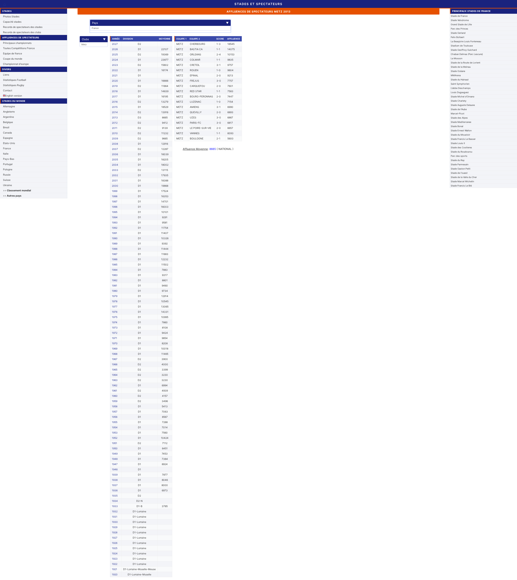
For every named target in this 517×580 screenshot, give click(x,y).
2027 (115, 43)
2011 (114, 127)
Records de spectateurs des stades (22, 26)
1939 (115, 474)
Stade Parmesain (459, 164)
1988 (114, 248)
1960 (115, 395)
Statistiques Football (14, 79)
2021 (115, 75)
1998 (114, 196)
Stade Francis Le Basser (463, 139)
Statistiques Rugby (13, 85)
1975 (114, 317)
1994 (115, 217)
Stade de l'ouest (459, 173)
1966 (114, 364)
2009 (115, 138)
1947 (115, 464)
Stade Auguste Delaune (463, 105)
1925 (114, 548)
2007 (115, 149)
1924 (115, 553)
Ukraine (7, 185)
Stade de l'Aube (459, 109)
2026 (115, 49)
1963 (115, 380)
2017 (115, 96)
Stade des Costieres (461, 147)
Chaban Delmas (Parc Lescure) (467, 54)
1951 (114, 443)
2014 (115, 112)
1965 (114, 369)
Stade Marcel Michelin (462, 181)
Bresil (6, 127)
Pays (160, 22)
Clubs (94, 39)
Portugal (8, 164)
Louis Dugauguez (460, 92)
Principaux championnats (17, 42)
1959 (114, 401)
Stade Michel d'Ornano (462, 96)
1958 (114, 406)
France (7, 148)
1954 (115, 427)
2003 (115, 170)
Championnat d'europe (16, 63)
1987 (114, 254)
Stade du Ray (457, 160)
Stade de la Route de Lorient (465, 62)
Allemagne (9, 106)
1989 (114, 243)
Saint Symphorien (460, 83)
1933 (115, 506)
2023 (115, 64)
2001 (115, 180)
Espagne (8, 137)
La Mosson (456, 58)
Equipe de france (12, 53)
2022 (115, 70)
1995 (114, 212)
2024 (115, 59)
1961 (114, 390)
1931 (114, 516)
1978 (114, 301)
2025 (115, 54)
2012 (115, 122)
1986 (114, 259)
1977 (114, 306)
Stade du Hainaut (460, 79)
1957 (114, 411)
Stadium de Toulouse (462, 45)
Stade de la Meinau (461, 66)
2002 (115, 175)
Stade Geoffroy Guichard (464, 49)
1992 (114, 227)
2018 (115, 91)
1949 (115, 453)
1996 (114, 206)
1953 (115, 432)
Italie (5, 153)
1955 (114, 422)
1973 (115, 327)
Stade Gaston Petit (460, 168)
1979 (114, 296)
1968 (114, 353)
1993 (115, 222)
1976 (114, 311)
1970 (115, 343)
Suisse (7, 179)
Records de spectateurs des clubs (22, 32)
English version (13, 95)
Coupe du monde (12, 58)
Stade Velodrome (460, 20)
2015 (115, 106)
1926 (114, 542)
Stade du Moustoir (460, 134)
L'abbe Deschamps (461, 88)
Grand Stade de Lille (461, 24)
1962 (114, 385)
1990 (115, 238)
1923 (115, 558)
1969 (114, 348)
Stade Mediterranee (461, 122)
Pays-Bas (8, 158)
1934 (115, 500)
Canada (7, 132)
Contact (7, 90)
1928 (114, 532)
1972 (114, 332)
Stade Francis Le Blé (461, 185)
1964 (115, 374)
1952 (114, 437)
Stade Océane (458, 71)
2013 (115, 117)
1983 (115, 275)
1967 (114, 359)
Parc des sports (459, 156)
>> (17, 190)
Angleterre (9, 111)
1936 (115, 490)
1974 (114, 322)
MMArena (456, 75)
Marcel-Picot (457, 113)
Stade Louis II (458, 143)
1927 (114, 537)
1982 (114, 280)
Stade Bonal (457, 126)
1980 (115, 290)
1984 (115, 269)
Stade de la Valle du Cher (464, 177)
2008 (115, 143)
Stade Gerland (458, 33)
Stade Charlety (458, 100)
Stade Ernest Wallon (461, 130)
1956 (114, 416)
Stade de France (459, 16)
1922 (114, 563)
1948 (115, 458)
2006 (115, 154)
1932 (115, 511)
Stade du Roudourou (461, 151)
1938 (115, 479)
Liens (6, 74)
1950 (115, 448)
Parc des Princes (459, 28)
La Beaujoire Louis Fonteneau (466, 41)
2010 (115, 133)
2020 (115, 80)
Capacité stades (12, 21)
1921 (114, 569)
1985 (114, 264)
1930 (115, 521)
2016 (115, 101)
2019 (115, 85)
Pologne (7, 169)
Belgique (8, 122)
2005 (115, 159)
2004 (115, 164)
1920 (115, 574)
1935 (115, 495)
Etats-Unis (9, 143)
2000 (115, 185)
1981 (114, 285)
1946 (115, 469)
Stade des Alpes (459, 117)
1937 (115, 485)
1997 (114, 201)
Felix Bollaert (457, 37)
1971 (114, 338)
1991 (114, 233)
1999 (114, 191)
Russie (7, 174)
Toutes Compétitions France (19, 48)
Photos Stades (11, 16)
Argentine (8, 116)
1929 (114, 527)
